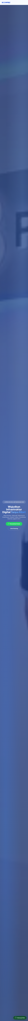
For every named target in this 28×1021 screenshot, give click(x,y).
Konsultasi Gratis (15, 524)
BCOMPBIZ (6, 2)
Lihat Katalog (14, 528)
